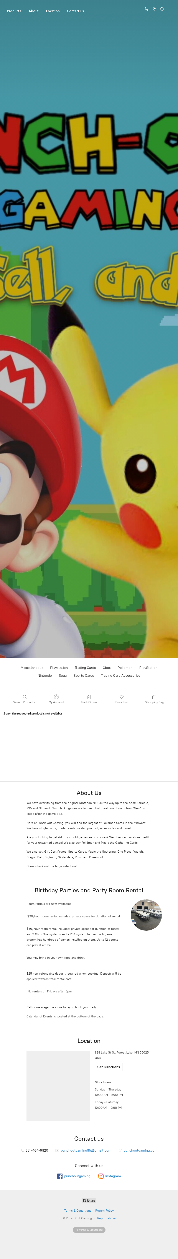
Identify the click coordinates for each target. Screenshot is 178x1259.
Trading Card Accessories (120, 675)
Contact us (75, 11)
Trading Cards (85, 668)
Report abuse (106, 1218)
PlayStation (148, 668)
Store (14, 8)
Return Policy (104, 1210)
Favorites (121, 702)
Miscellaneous (32, 668)
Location (53, 11)
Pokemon (125, 668)
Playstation (59, 668)
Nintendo (45, 675)
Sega (63, 675)
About (34, 11)
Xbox (107, 668)
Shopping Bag (154, 702)
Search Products (24, 702)
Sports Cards (84, 675)
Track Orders (89, 702)
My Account (56, 702)
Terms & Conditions (77, 1210)
